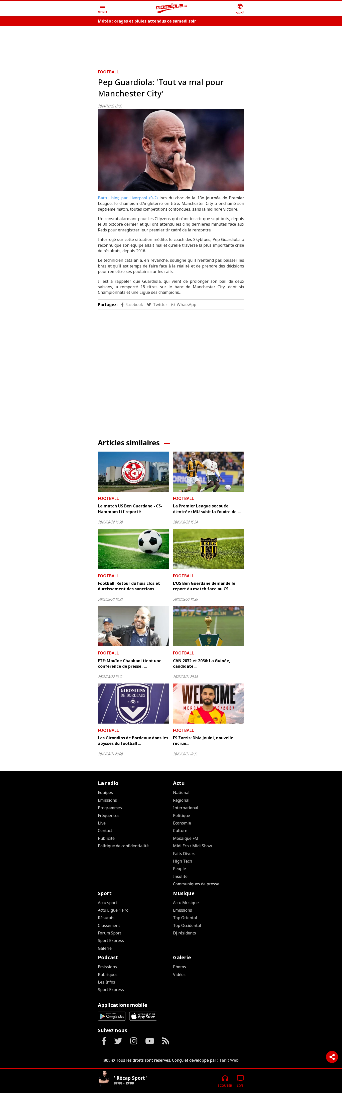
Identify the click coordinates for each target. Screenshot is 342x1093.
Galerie (105, 948)
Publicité (106, 838)
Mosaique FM (185, 838)
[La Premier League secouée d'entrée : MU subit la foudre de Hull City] (208, 472)
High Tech (182, 861)
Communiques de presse (196, 884)
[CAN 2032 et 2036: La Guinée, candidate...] (208, 626)
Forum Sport (109, 933)
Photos (179, 967)
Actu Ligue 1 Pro (113, 910)
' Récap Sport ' (130, 1078)
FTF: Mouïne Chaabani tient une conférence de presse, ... (129, 663)
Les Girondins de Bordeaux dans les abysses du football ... (133, 740)
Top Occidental (187, 925)
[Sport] (104, 1079)
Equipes (105, 792)
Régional (181, 800)
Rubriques (107, 974)
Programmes (110, 807)
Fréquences (108, 815)
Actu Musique (186, 902)
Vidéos (179, 974)
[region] (171, 46)
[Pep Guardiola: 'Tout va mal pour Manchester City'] (171, 150)
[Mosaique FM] (171, 8)
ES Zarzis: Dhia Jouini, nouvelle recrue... (203, 740)
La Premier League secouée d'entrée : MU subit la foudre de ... (207, 508)
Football (108, 72)
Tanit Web (229, 1060)
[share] (332, 1057)
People (179, 868)
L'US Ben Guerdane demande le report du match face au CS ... (204, 586)
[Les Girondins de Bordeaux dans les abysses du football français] (133, 704)
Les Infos (106, 982)
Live (102, 823)
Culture (180, 830)
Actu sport (107, 902)
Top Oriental (185, 917)
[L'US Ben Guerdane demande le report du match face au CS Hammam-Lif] (208, 549)
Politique (181, 815)
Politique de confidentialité (123, 846)
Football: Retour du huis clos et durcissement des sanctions (129, 586)
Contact (105, 830)
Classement (109, 925)
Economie (182, 823)
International (185, 807)
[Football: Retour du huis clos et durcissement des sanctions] (133, 549)
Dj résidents (184, 933)
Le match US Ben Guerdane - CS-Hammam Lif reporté (130, 508)
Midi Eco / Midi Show (192, 846)
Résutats (106, 917)
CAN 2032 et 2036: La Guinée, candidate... (201, 663)
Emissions (107, 800)
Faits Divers (184, 853)
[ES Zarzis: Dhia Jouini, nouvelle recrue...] (208, 704)
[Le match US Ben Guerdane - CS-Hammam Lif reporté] (133, 472)
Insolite (180, 876)
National (181, 792)
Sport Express (111, 940)
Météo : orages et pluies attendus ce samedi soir (147, 21)
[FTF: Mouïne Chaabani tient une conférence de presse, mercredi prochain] (133, 626)
